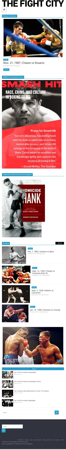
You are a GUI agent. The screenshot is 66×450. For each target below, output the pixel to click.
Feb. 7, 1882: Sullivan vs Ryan (41, 251)
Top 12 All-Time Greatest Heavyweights (25, 370)
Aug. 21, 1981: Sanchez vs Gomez (28, 357)
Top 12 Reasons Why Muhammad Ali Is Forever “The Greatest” (31, 389)
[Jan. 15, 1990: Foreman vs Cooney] (15, 305)
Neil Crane (17, 65)
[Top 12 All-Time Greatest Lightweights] (8, 397)
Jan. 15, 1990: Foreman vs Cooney (45, 309)
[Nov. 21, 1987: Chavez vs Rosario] (33, 20)
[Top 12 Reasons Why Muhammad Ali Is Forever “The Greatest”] (8, 388)
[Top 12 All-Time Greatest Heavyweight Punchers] (8, 378)
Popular (34, 367)
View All (60, 243)
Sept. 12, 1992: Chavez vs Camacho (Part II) (43, 272)
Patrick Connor (42, 253)
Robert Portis (46, 294)
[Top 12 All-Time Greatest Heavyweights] (8, 369)
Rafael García (47, 275)
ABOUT (62, 438)
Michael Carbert (44, 312)
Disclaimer (57, 438)
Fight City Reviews (38, 438)
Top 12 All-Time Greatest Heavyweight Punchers (27, 379)
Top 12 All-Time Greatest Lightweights (24, 398)
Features (26, 438)
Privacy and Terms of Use (48, 438)
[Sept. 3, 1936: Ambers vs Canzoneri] (16, 286)
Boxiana (5, 59)
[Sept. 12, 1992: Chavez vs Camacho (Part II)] (16, 266)
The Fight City (21, 438)
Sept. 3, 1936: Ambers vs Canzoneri (42, 291)
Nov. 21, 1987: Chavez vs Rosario (23, 63)
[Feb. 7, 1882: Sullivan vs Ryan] (14, 247)
